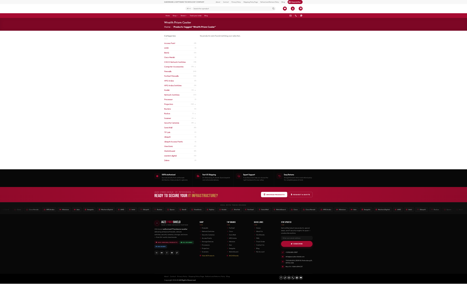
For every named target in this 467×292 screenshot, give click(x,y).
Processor (168, 99)
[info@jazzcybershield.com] (291, 15)
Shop (174, 15)
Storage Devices (207, 241)
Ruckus (167, 113)
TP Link (167, 132)
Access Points (207, 238)
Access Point (169, 43)
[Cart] (301, 9)
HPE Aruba (169, 80)
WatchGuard (169, 151)
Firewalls (167, 71)
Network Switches (172, 95)
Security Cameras (171, 123)
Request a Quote (301, 195)
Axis (230, 245)
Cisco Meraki (169, 57)
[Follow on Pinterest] (297, 277)
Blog (283, 2)
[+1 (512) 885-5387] (296, 15)
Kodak (167, 90)
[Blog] (177, 253)
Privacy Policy (236, 2)
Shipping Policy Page (250, 2)
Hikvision (232, 241)
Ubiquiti (167, 137)
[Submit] (273, 9)
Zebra (166, 160)
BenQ (166, 52)
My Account (260, 252)
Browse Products (275, 195)
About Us (259, 231)
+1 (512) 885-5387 (292, 252)
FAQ (257, 238)
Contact (226, 2)
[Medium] (162, 253)
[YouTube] (172, 253)
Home (168, 15)
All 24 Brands (233, 256)
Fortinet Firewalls (171, 76)
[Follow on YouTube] (301, 277)
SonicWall (168, 127)
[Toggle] (195, 66)
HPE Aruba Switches (173, 85)
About (218, 2)
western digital (170, 155)
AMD (166, 48)
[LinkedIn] (156, 253)
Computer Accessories (174, 66)
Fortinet (232, 228)
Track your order (196, 15)
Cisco (231, 231)
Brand (183, 15)
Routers (167, 109)
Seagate (232, 248)
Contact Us (260, 245)
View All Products (208, 256)
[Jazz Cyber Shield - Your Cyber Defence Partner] (173, 8)
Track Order (260, 241)
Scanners (205, 252)
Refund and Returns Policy (269, 2)
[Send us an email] (289, 277)
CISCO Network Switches (175, 62)
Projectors (168, 104)
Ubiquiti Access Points (173, 141)
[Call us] (293, 277)
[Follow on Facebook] (281, 277)
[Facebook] (167, 253)
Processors (206, 245)
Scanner (167, 118)
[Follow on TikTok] (285, 277)
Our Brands (260, 235)
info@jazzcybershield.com (295, 257)
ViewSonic (168, 146)
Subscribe (298, 244)
